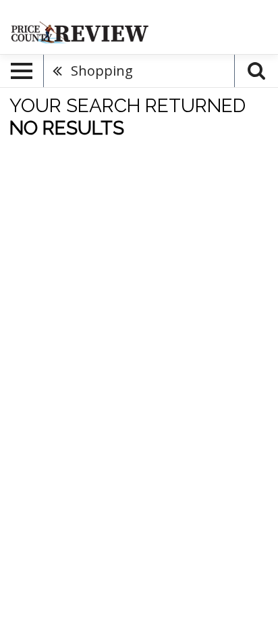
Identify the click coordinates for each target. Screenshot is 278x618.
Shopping (102, 70)
